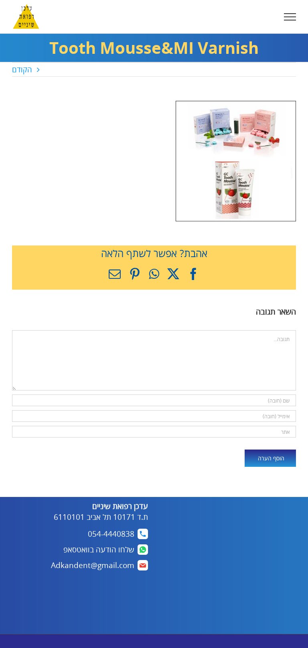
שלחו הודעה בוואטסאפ (98, 549)
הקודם (22, 69)
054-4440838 (111, 534)
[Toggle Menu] (290, 16)
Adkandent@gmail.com (92, 565)
